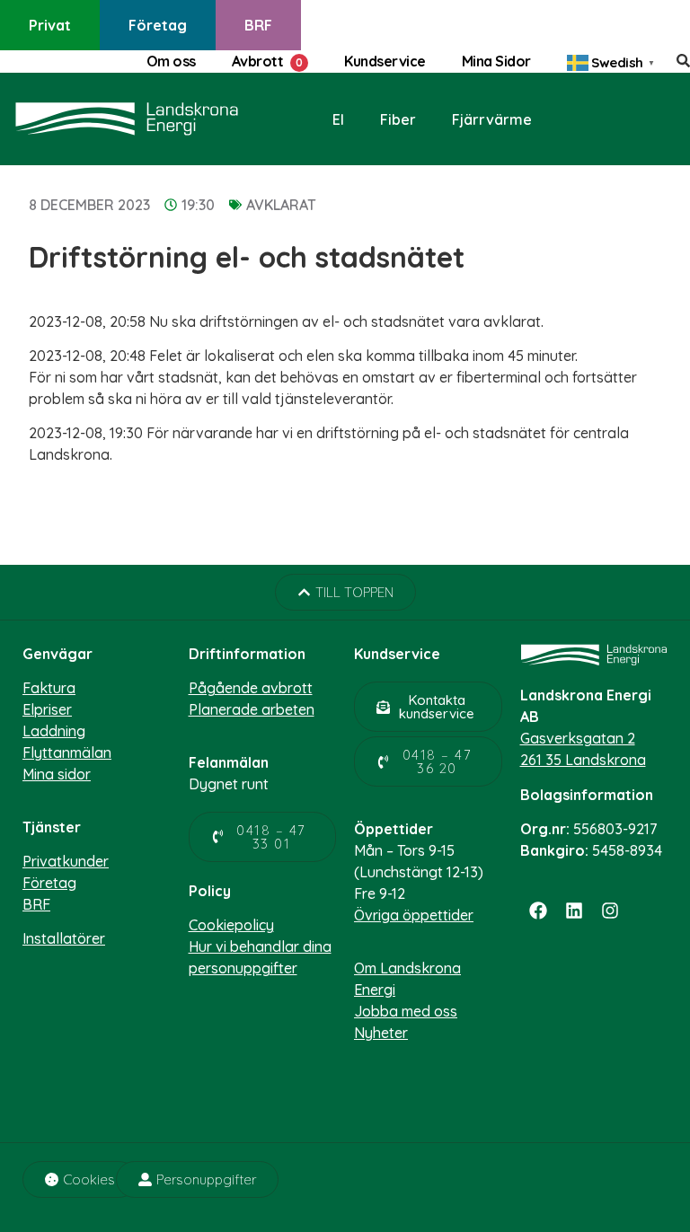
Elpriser (47, 709)
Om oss (171, 61)
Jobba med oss (405, 1011)
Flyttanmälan (66, 752)
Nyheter (381, 1033)
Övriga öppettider (413, 915)
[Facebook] (538, 910)
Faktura (48, 688)
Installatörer (63, 938)
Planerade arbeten (251, 709)
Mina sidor (56, 774)
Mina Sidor (496, 61)
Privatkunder (65, 861)
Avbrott (258, 61)
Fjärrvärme (492, 119)
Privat (50, 25)
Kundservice (385, 61)
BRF (258, 25)
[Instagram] (610, 910)
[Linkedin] (574, 910)
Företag (157, 25)
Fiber (398, 119)
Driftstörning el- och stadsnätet (246, 257)
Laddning (53, 731)
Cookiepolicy (231, 925)
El (338, 119)
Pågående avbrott (251, 688)
